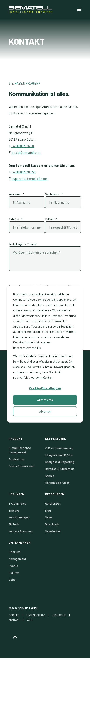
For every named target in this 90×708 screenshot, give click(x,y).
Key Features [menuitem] (55, 438)
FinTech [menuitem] (14, 524)
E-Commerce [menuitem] (17, 503)
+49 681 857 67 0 (22, 146)
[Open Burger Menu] (79, 9)
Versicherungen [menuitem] (19, 517)
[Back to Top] (15, 637)
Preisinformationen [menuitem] (21, 466)
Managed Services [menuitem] (57, 482)
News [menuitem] (48, 517)
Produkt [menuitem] (15, 438)
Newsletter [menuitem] (52, 531)
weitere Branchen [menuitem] (20, 531)
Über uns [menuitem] (15, 552)
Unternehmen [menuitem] (20, 542)
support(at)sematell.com (29, 179)
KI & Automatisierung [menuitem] (59, 448)
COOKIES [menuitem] (14, 614)
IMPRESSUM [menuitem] (59, 614)
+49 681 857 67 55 (23, 172)
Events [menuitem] (13, 566)
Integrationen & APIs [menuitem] (59, 455)
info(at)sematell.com (26, 152)
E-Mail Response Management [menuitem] (20, 450)
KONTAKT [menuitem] (14, 619)
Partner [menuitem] (14, 572)
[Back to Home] (30, 9)
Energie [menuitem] (14, 510)
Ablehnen (45, 411)
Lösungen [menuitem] (16, 494)
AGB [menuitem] (29, 619)
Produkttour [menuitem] (17, 459)
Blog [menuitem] (48, 510)
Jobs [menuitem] (12, 579)
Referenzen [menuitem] (53, 503)
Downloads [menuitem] (52, 524)
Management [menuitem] (17, 559)
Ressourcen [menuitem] (54, 494)
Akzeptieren (45, 399)
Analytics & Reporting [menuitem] (59, 462)
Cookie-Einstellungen (45, 388)
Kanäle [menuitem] (49, 476)
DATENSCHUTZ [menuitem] (36, 614)
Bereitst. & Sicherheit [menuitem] (59, 469)
